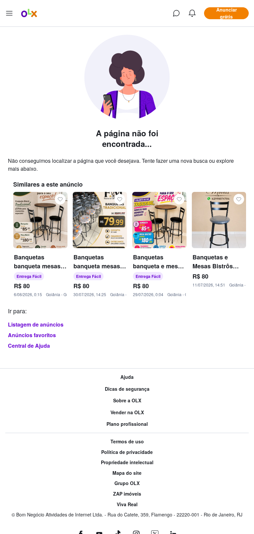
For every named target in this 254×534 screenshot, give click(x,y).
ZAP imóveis (127, 494)
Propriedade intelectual (127, 462)
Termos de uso (127, 441)
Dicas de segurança (127, 389)
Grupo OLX (127, 483)
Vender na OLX (127, 412)
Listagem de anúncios (36, 324)
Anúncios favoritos (32, 335)
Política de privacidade (127, 452)
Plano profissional (127, 424)
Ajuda (127, 377)
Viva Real (127, 504)
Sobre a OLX (127, 400)
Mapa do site (127, 473)
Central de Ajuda (29, 345)
